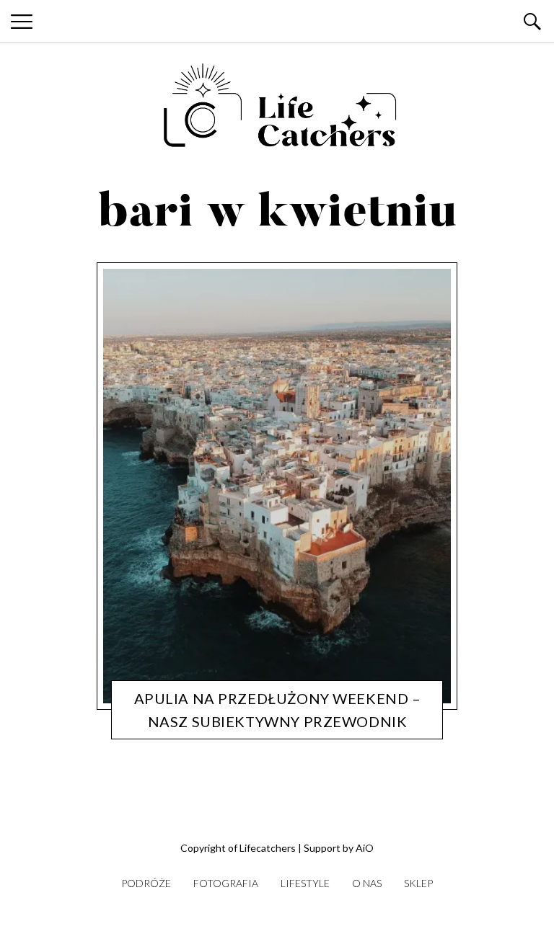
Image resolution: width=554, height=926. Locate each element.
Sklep (418, 883)
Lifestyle (305, 883)
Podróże (212, 725)
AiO (365, 848)
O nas (367, 883)
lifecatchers (267, 725)
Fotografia (225, 883)
